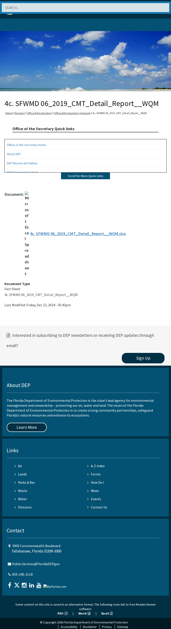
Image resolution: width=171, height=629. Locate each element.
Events (96, 499)
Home (8, 113)
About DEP (14, 154)
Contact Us (99, 507)
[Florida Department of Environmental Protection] (14, 25)
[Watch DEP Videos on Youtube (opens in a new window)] (39, 583)
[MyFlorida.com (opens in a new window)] (55, 585)
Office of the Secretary (39, 113)
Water (22, 499)
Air (20, 466)
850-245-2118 (22, 574)
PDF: (61, 613)
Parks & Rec (26, 482)
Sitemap (122, 627)
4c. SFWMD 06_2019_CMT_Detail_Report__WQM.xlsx (78, 233)
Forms (96, 474)
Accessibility (69, 627)
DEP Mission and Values (22, 163)
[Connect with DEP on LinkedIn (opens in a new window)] (32, 583)
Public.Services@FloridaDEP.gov (36, 564)
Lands (22, 474)
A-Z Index (98, 466)
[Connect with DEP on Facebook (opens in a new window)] (10, 583)
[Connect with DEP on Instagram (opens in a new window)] (24, 583)
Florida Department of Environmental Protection (96, 622)
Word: (83, 613)
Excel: (105, 613)
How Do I (97, 482)
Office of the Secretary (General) (72, 113)
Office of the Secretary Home (26, 145)
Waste (22, 491)
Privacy (107, 627)
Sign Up (143, 358)
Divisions (19, 113)
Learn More (26, 427)
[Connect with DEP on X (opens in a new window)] (17, 583)
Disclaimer (90, 627)
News (95, 491)
